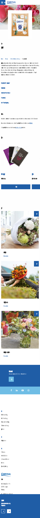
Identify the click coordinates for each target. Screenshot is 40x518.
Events (2, 463)
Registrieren (11, 379)
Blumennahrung (4, 425)
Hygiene (2, 429)
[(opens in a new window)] (11, 390)
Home (2, 59)
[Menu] (2, 2)
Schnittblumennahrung (14, 59)
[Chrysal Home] (11, 2)
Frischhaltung (4, 418)
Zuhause (6, 59)
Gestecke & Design (5, 422)
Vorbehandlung (4, 415)
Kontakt (12, 448)
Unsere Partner (5, 459)
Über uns (3, 452)
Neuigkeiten (3, 440)
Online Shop (18, 127)
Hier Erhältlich (4, 456)
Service (12, 437)
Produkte (12, 411)
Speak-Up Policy (4, 466)
